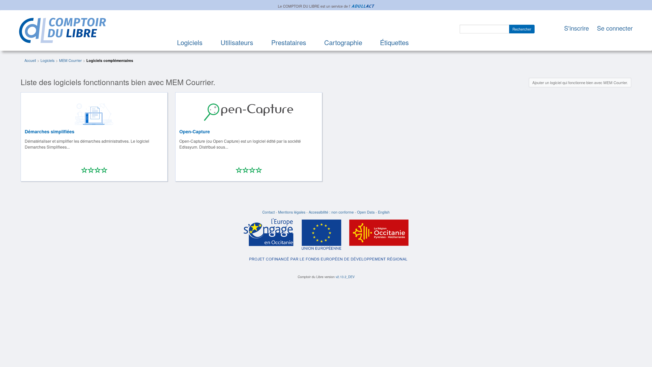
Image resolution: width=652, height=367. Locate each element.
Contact (268, 212)
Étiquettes (394, 42)
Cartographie (343, 42)
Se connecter (615, 27)
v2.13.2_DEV (345, 276)
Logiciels (189, 42)
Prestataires (288, 42)
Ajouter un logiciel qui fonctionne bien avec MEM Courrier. (580, 82)
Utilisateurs (237, 42)
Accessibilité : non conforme (331, 212)
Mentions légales (291, 212)
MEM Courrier (70, 60)
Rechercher (521, 29)
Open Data (366, 212)
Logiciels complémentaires (109, 60)
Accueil (30, 60)
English (384, 212)
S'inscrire (576, 27)
